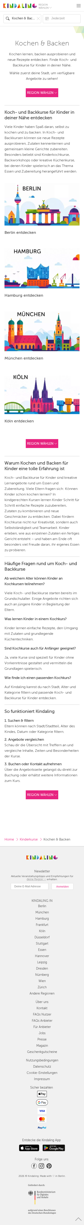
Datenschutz (42, 1066)
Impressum (42, 1079)
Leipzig (42, 962)
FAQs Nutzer (42, 1014)
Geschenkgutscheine (42, 1052)
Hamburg (42, 918)
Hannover (42, 956)
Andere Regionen (42, 993)
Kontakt (42, 1008)
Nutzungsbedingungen (42, 1060)
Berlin (42, 906)
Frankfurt (42, 925)
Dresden (42, 968)
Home (9, 839)
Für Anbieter (42, 1027)
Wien (42, 981)
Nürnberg (42, 974)
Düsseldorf (42, 937)
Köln (42, 931)
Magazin (42, 1045)
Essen (42, 950)
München (42, 912)
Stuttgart (42, 943)
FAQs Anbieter (42, 1020)
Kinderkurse (29, 839)
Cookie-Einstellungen (42, 1073)
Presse (42, 1039)
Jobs (42, 1033)
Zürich (42, 987)
